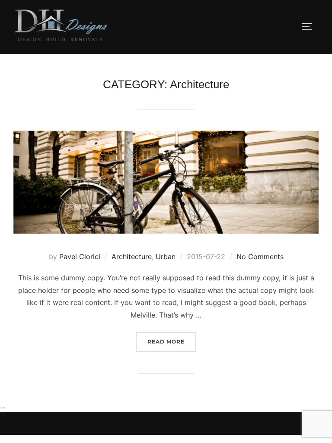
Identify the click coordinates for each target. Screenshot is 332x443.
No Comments (260, 256)
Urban (166, 256)
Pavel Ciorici (79, 256)
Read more (171, 341)
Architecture (132, 256)
